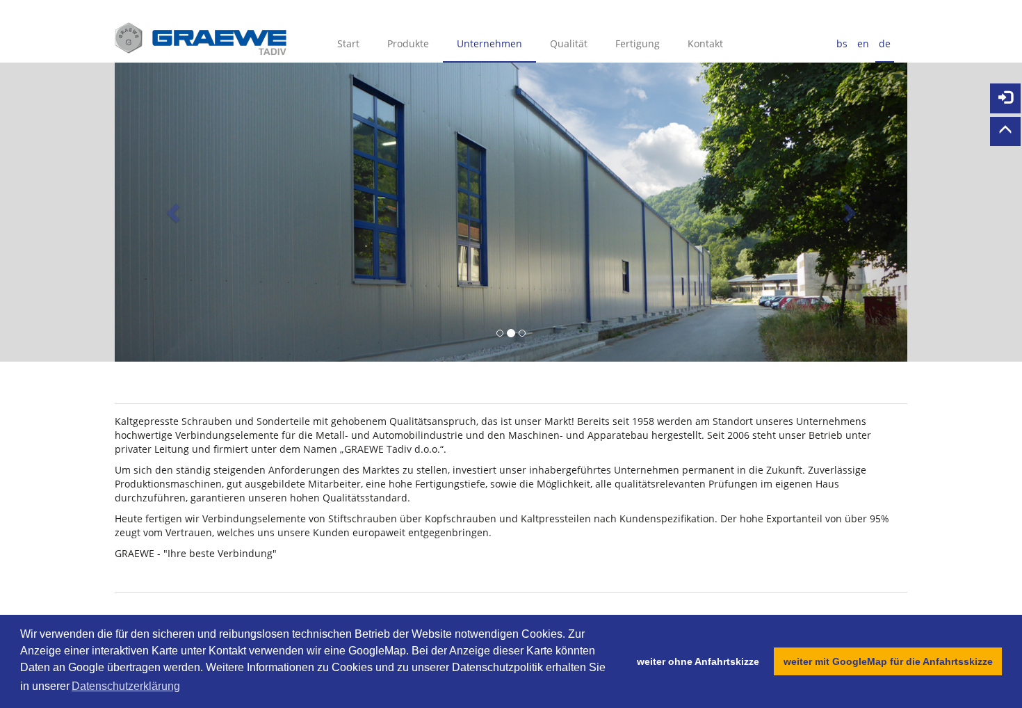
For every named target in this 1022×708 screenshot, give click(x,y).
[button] (174, 212)
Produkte (408, 43)
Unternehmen (489, 43)
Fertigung (637, 43)
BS (841, 43)
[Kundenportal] (1005, 98)
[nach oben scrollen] (1005, 132)
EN (863, 43)
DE (885, 43)
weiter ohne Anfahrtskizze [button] (698, 661)
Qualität (568, 43)
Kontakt (705, 43)
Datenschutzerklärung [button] (126, 686)
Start (348, 43)
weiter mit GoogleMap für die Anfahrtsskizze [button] (888, 661)
